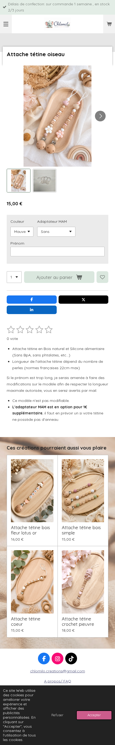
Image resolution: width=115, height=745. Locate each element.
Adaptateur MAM (52, 221)
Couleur (17, 221)
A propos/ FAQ (57, 681)
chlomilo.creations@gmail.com (57, 671)
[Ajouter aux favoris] (102, 277)
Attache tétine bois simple (81, 530)
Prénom (17, 243)
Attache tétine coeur (25, 621)
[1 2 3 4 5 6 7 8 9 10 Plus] (14, 277)
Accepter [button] (94, 715)
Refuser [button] (57, 715)
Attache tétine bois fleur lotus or (30, 530)
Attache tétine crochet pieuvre (78, 621)
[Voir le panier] (109, 24)
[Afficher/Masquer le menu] (6, 24)
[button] (18, 180)
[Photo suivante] (100, 116)
